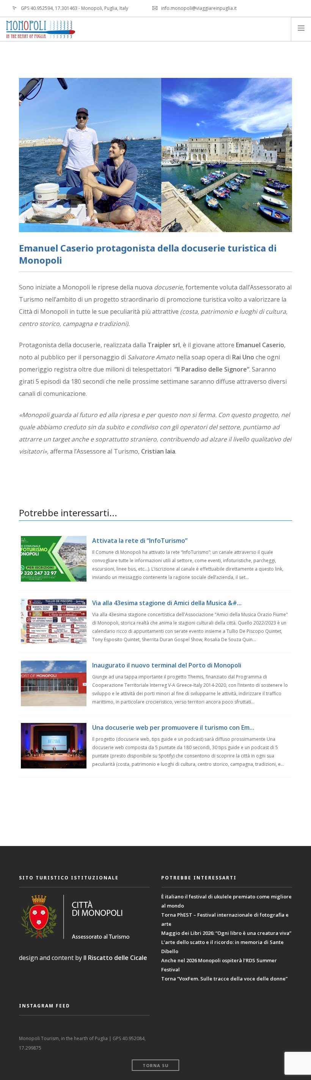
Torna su (156, 1065)
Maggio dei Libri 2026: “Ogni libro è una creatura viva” (226, 933)
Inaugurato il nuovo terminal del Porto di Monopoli (166, 665)
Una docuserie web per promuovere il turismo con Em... (173, 727)
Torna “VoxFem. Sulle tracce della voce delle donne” (224, 978)
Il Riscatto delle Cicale (115, 957)
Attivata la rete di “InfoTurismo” (139, 540)
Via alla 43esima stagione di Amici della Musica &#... (167, 603)
